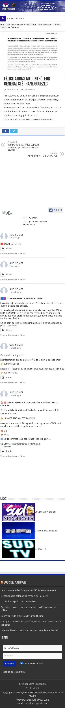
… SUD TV (40, 549)
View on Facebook (8, 253)
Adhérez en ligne (15, 18)
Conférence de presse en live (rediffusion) (22, 616)
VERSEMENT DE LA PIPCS (42, 154)
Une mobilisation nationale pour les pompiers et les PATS (30, 630)
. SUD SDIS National (45, 512)
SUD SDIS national (15, 583)
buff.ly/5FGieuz (11, 372)
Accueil (6, 24)
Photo (9, 377)
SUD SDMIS (16, 234)
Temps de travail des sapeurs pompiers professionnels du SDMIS (23, 146)
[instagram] (37, 688)
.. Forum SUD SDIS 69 (46, 530)
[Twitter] (33, 688)
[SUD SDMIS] (9, 213)
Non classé (17, 24)
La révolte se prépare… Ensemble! (18, 601)
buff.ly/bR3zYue (11, 364)
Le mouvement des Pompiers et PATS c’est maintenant (28, 590)
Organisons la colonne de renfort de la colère (24, 596)
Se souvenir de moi (33, 663)
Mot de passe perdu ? (14, 671)
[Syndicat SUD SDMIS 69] (32, 6)
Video (9, 248)
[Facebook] (30, 688)
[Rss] (27, 688)
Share (22, 253)
